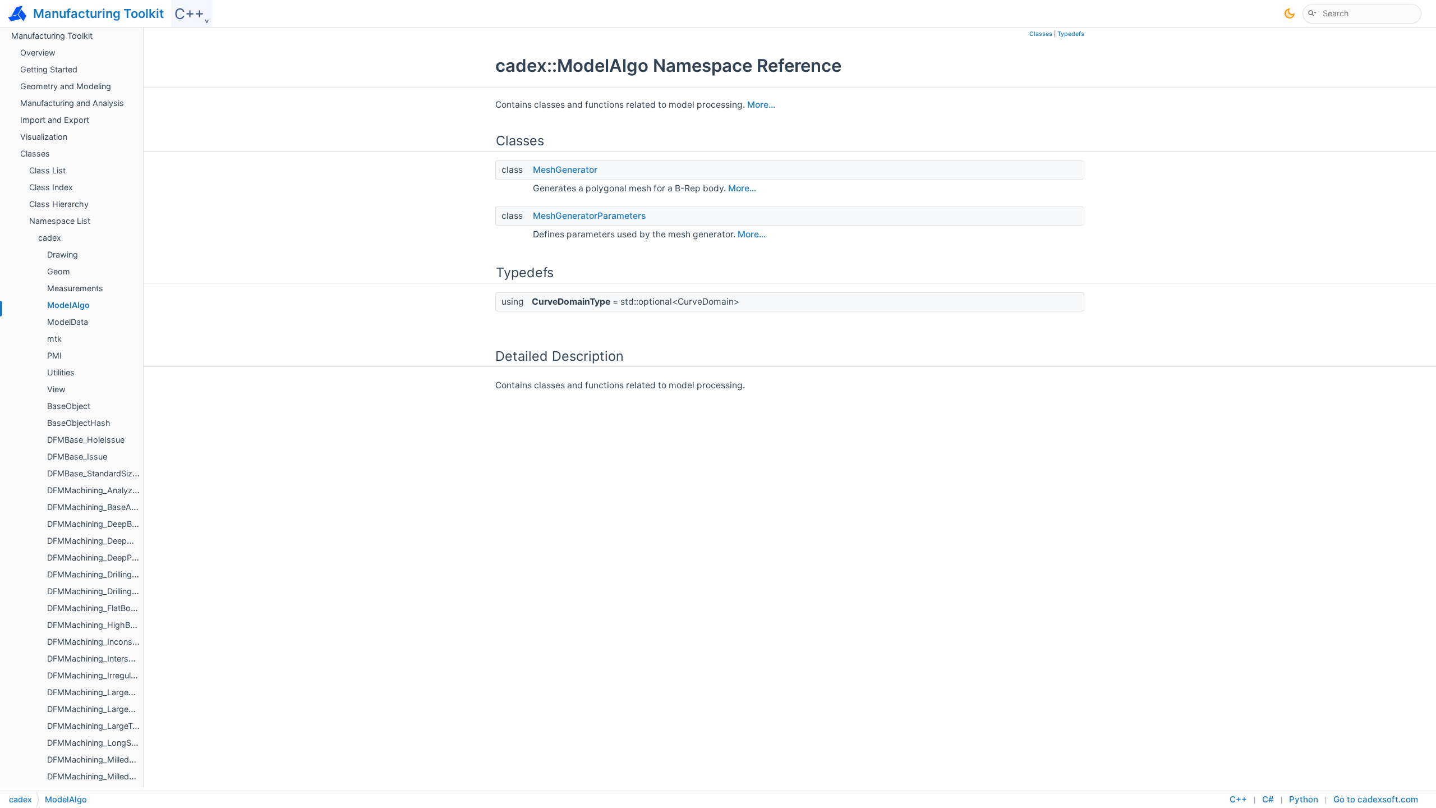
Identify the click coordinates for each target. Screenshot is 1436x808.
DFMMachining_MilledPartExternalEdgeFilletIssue (139, 759)
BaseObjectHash (79, 423)
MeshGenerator (565, 169)
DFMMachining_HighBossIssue (105, 625)
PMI (54, 355)
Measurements (75, 288)
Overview (38, 52)
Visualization (43, 136)
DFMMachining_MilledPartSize (103, 776)
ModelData (67, 322)
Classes (35, 153)
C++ (1238, 799)
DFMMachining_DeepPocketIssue (110, 557)
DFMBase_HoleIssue (86, 439)
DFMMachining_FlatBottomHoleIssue (116, 608)
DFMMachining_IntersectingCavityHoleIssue (130, 658)
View (56, 389)
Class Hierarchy (59, 204)
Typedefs (1070, 34)
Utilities (61, 372)
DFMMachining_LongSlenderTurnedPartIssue (131, 742)
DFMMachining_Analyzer (93, 490)
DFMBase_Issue (77, 456)
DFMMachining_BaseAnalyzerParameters (124, 507)
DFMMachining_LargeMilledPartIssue (116, 709)
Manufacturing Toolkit (52, 35)
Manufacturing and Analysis (72, 103)
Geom (58, 271)
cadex (49, 237)
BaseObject (68, 406)
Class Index (51, 187)
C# (1268, 799)
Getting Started (48, 69)
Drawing (62, 254)
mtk (54, 338)
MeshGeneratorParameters (589, 215)
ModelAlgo (68, 305)
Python (1303, 799)
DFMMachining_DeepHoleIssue (105, 540)
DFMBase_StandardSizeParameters (113, 473)
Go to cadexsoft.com (1375, 799)
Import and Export (54, 120)
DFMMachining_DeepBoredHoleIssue (117, 524)
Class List (47, 170)
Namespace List (59, 221)
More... (761, 104)
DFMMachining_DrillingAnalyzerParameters (127, 574)
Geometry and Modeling (65, 86)
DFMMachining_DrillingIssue (99, 591)
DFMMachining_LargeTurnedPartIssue (118, 726)
